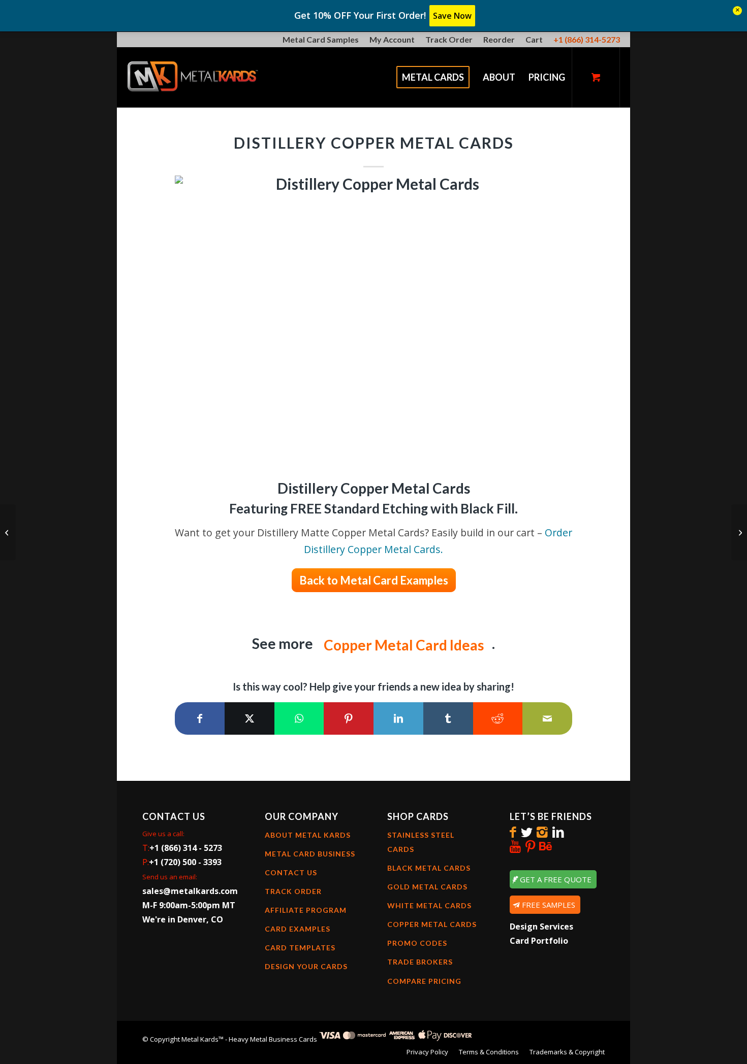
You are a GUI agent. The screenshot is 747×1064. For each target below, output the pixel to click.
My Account (392, 39)
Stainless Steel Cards (420, 842)
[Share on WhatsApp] (299, 718)
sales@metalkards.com (190, 891)
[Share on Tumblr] (448, 718)
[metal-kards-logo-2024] (193, 77)
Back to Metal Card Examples (373, 580)
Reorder (499, 39)
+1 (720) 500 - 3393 (185, 862)
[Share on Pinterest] (349, 718)
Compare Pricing (424, 981)
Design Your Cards (306, 966)
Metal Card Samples (321, 39)
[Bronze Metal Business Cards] (739, 532)
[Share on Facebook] (200, 718)
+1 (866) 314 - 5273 (185, 847)
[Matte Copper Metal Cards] (8, 532)
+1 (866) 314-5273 (586, 39)
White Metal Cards (429, 905)
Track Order (449, 39)
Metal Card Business (310, 853)
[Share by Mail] (547, 718)
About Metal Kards (308, 835)
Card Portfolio (539, 940)
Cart (534, 39)
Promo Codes (417, 943)
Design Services (541, 926)
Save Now (452, 15)
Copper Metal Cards (432, 924)
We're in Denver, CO (182, 919)
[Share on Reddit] (498, 718)
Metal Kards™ (202, 1039)
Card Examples (297, 928)
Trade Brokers (420, 961)
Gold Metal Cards (427, 886)
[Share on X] (249, 718)
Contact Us (291, 872)
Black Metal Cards (429, 868)
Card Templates (300, 947)
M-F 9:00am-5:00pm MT (188, 905)
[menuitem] (320, 40)
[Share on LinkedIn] (398, 718)
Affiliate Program (306, 910)
